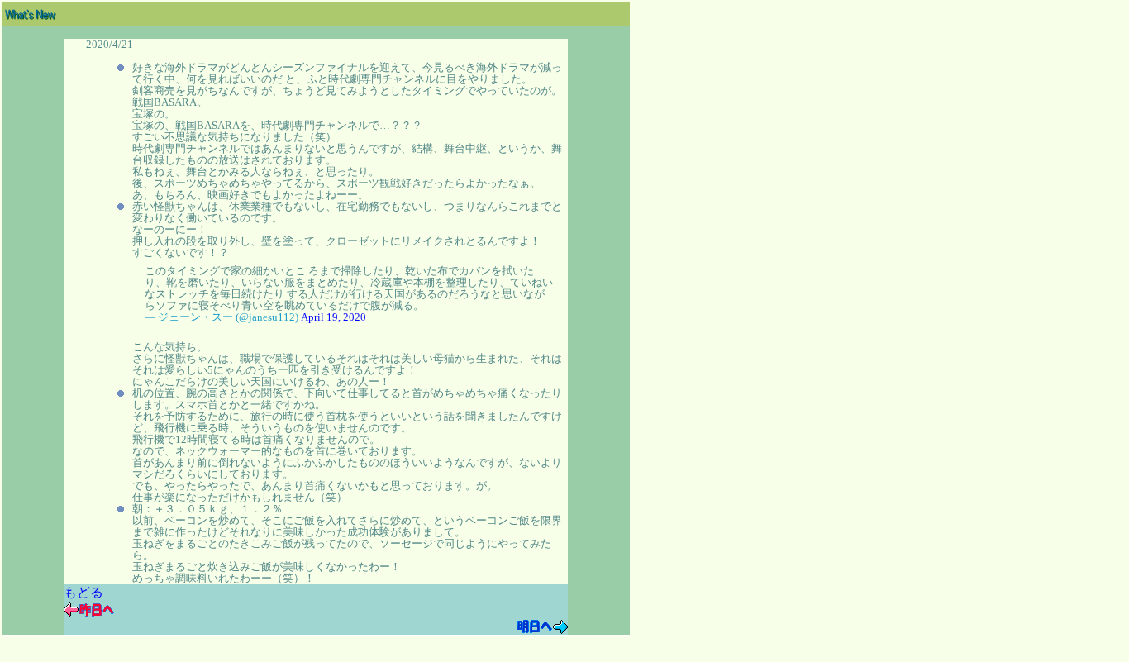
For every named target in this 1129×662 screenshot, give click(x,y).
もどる (83, 592)
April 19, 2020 (333, 317)
